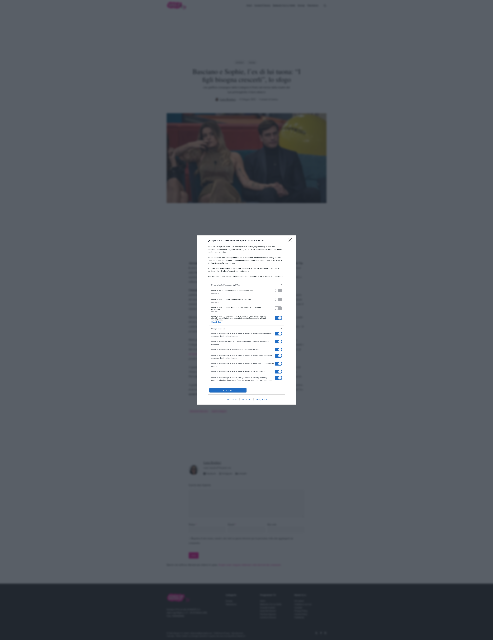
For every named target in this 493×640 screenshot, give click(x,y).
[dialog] (246, 320)
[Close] (290, 240)
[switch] (278, 290)
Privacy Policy (261, 399)
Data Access (246, 399)
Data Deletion (232, 399)
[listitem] (246, 284)
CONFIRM (228, 390)
